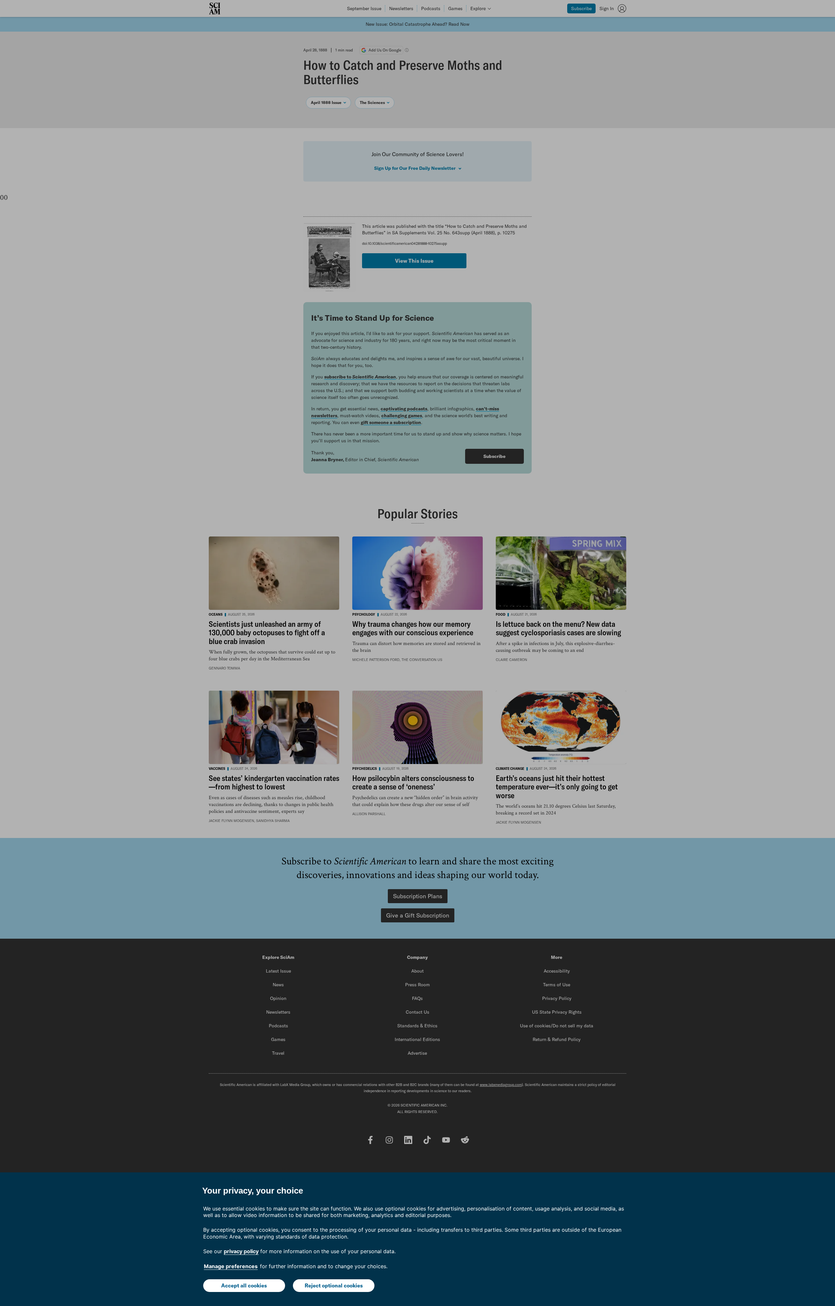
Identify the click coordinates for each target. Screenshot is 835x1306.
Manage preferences (231, 1266)
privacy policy (241, 1251)
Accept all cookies (244, 1285)
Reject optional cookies (334, 1285)
